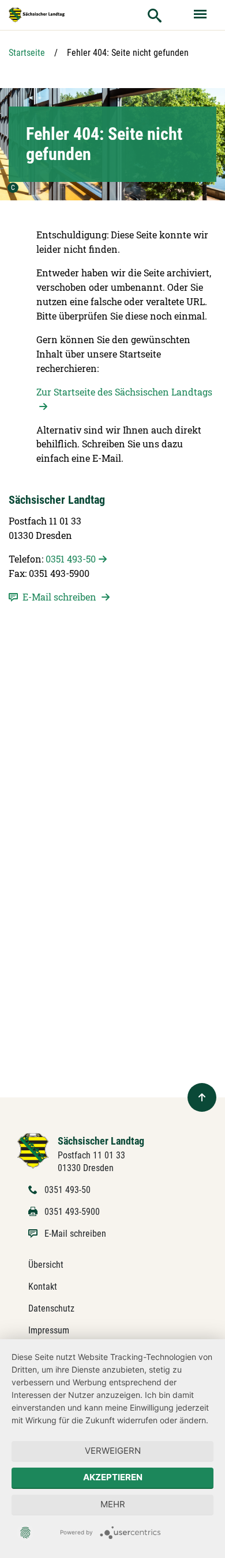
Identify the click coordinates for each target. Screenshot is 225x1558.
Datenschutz (51, 1308)
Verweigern (113, 1450)
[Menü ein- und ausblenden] (201, 15)
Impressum (48, 1330)
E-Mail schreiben (75, 1233)
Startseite (27, 52)
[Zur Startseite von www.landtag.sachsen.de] (33, 1150)
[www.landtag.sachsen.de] (37, 14)
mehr (112, 1504)
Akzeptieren (112, 1477)
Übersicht (45, 1264)
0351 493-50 (71, 559)
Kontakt (42, 1286)
